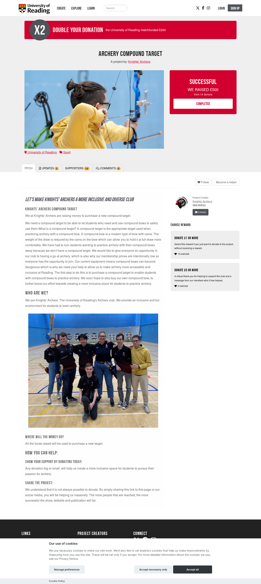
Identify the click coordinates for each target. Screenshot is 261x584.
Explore (76, 8)
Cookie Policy (57, 581)
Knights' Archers (202, 201)
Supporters (76, 168)
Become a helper (226, 182)
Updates (49, 168)
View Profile (199, 205)
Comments (109, 168)
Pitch (28, 168)
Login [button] (221, 8)
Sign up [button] (235, 8)
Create (61, 8)
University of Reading (42, 152)
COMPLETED (203, 104)
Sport (66, 152)
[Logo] (34, 10)
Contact (201, 212)
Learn (91, 8)
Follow (204, 182)
